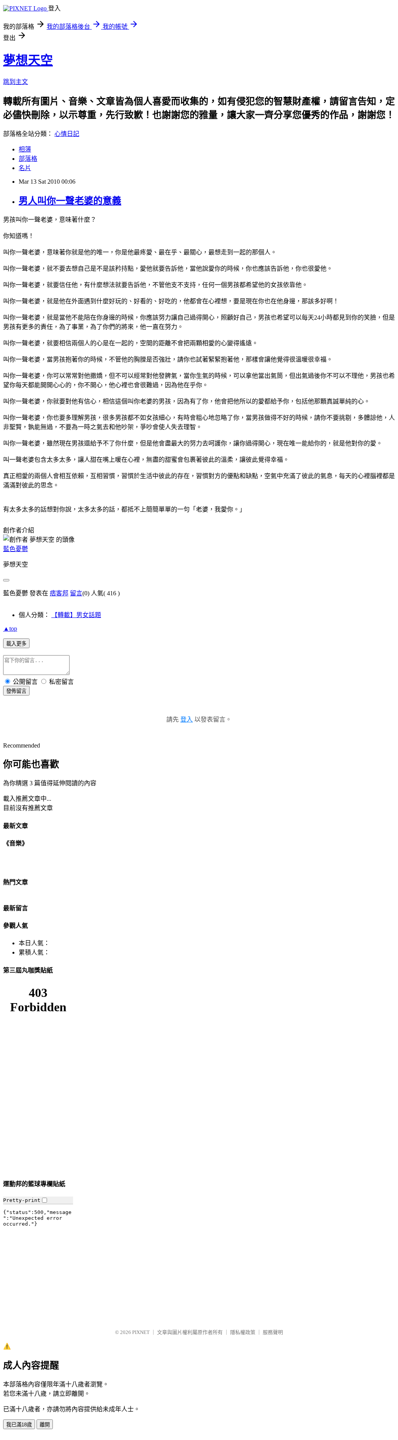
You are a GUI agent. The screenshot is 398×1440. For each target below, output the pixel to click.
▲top (10, 628)
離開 (45, 1425)
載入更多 (16, 644)
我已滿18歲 (19, 1425)
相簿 (25, 149)
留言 (76, 593)
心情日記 (66, 133)
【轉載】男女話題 (76, 615)
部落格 (28, 158)
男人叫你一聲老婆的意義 (70, 201)
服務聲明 (273, 1332)
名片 (25, 168)
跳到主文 (15, 81)
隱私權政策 (242, 1332)
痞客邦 (59, 593)
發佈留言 (16, 691)
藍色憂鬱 (15, 549)
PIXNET (141, 1332)
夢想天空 (28, 60)
